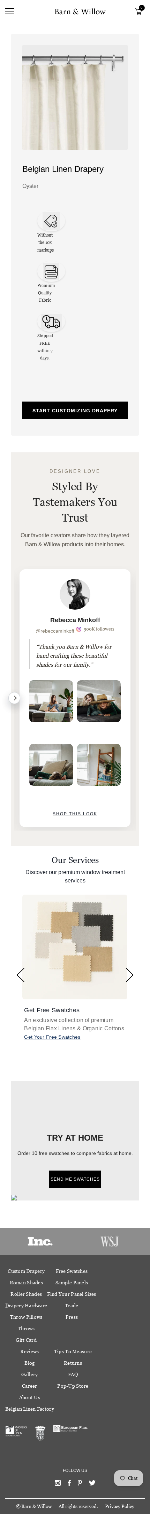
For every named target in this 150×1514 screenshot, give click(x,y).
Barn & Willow (36, 1506)
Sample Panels (71, 1282)
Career (29, 1386)
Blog (29, 1363)
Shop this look (75, 813)
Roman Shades (26, 1282)
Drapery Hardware (26, 1305)
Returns (73, 1363)
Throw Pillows (26, 1317)
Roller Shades (26, 1294)
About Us (29, 1397)
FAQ (73, 1374)
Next (14, 698)
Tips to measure (73, 1351)
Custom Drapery (26, 1271)
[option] (75, 698)
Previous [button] (20, 975)
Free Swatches (72, 1271)
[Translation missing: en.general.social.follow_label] (58, 1484)
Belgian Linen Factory (29, 1409)
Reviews (29, 1351)
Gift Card (26, 1340)
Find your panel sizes (71, 1294)
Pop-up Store (72, 1386)
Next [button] (130, 975)
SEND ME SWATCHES (75, 1179)
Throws (26, 1328)
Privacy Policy (119, 1506)
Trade (71, 1305)
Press (72, 1317)
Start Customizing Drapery (75, 410)
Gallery (29, 1374)
